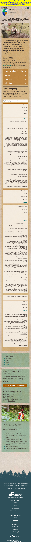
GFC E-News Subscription (15, 510)
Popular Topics (15, 508)
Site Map (17, 485)
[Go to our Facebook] (12, 536)
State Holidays (11, 401)
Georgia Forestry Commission (9, 483)
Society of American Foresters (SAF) (14, 439)
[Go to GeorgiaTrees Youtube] (14, 536)
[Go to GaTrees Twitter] (10, 536)
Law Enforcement (9, 485)
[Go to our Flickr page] (16, 536)
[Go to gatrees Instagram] (19, 536)
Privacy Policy (10, 488)
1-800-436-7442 (15, 526)
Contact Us (15, 529)
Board (7, 360)
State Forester (9, 358)
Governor (15, 517)
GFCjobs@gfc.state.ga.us (9, 398)
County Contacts (9, 356)
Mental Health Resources (20, 488)
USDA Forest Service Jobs (12, 446)
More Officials (15, 520)
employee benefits (7, 65)
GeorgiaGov (15, 502)
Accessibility (23, 485)
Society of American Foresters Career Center (16, 441)
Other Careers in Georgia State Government (16, 434)
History (7, 362)
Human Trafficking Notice (15, 531)
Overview (8, 355)
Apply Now (25, 118)
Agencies (15, 505)
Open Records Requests (23, 483)
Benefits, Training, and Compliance (15, 385)
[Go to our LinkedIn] (21, 536)
